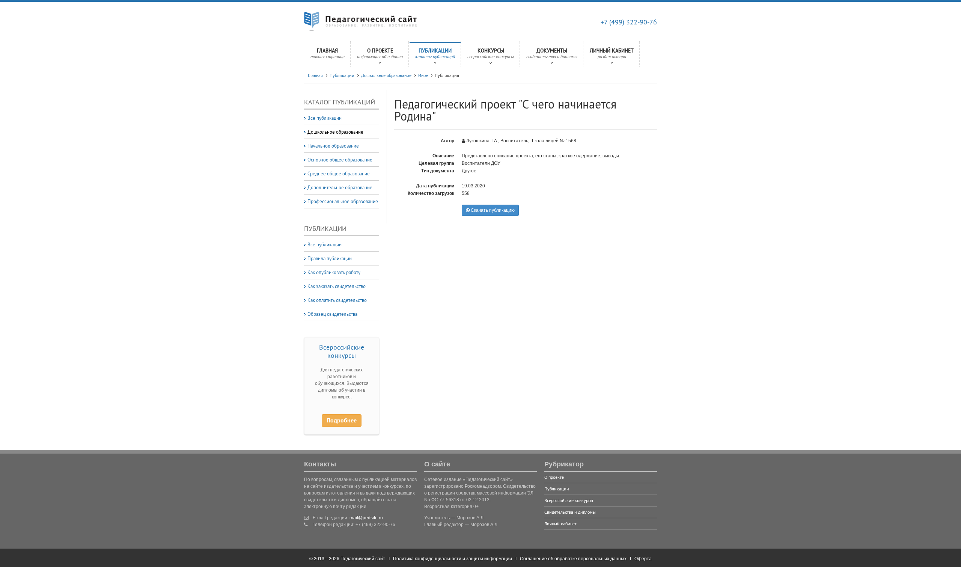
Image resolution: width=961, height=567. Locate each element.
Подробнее (342, 420)
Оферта (643, 558)
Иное (423, 75)
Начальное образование (333, 146)
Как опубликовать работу (333, 272)
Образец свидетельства (332, 314)
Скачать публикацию (492, 210)
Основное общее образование (339, 160)
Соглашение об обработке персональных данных (573, 558)
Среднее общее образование (338, 173)
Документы (551, 53)
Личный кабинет (612, 53)
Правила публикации (329, 258)
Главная (327, 53)
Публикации (435, 53)
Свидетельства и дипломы (570, 512)
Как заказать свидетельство (336, 286)
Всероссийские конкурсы (341, 351)
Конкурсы (490, 53)
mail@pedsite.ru (366, 517)
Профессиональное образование (342, 201)
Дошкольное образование (386, 75)
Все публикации (324, 118)
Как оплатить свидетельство (337, 300)
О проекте (380, 53)
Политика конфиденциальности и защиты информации (452, 558)
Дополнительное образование (339, 187)
